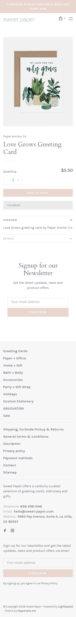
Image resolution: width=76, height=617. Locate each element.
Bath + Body (13, 373)
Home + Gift (12, 365)
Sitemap (10, 472)
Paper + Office (14, 358)
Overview (10, 220)
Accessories (13, 380)
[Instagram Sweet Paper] (12, 531)
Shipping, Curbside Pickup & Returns (33, 429)
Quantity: (10, 171)
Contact (9, 465)
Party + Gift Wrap (17, 387)
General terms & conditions (26, 436)
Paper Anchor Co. (15, 136)
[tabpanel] (38, 81)
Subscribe (38, 312)
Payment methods (18, 458)
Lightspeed (65, 606)
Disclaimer (12, 444)
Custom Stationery (18, 401)
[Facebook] (5, 531)
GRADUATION (13, 408)
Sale (6, 416)
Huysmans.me (27, 610)
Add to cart (37, 193)
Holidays (10, 394)
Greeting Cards (15, 351)
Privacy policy (14, 451)
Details (8, 238)
